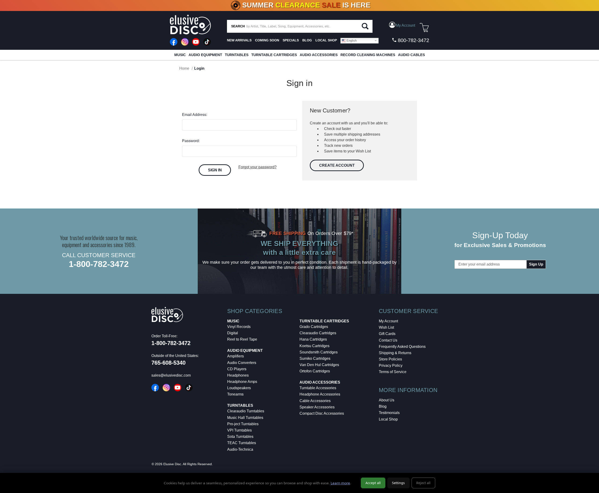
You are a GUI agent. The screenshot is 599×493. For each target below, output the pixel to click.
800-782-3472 (412, 40)
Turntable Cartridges (274, 55)
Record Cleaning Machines (367, 55)
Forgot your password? (257, 167)
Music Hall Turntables (245, 418)
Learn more (340, 483)
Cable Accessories (315, 401)
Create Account (337, 165)
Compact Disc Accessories (322, 413)
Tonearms (235, 394)
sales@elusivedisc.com (171, 375)
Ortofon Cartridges (315, 371)
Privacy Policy (390, 365)
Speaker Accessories (317, 407)
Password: (191, 141)
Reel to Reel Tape (242, 339)
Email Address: (194, 115)
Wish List (386, 327)
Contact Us (388, 340)
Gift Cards (387, 334)
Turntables (236, 55)
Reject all (423, 483)
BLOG (307, 40)
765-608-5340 (168, 363)
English (351, 40)
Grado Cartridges (314, 327)
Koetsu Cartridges (314, 346)
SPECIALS (291, 40)
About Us (386, 400)
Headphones (238, 375)
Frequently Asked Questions (402, 347)
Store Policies (390, 359)
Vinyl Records (239, 327)
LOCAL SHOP (326, 40)
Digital (232, 333)
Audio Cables (411, 55)
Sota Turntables (240, 437)
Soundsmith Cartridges (319, 352)
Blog (383, 406)
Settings (398, 483)
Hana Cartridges (313, 339)
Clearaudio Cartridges (318, 333)
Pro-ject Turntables (243, 424)
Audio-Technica (240, 449)
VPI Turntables (239, 430)
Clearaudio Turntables (245, 411)
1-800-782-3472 (99, 264)
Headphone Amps (242, 382)
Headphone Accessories (320, 394)
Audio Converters (241, 363)
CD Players (236, 369)
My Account (388, 321)
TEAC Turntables (241, 443)
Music (180, 55)
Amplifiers (235, 356)
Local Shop (388, 419)
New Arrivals (239, 40)
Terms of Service (392, 372)
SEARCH (238, 26)
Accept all (373, 483)
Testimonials (389, 413)
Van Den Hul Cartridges (319, 365)
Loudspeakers (239, 388)
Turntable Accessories (318, 388)
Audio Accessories (319, 55)
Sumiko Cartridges (315, 358)
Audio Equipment (205, 55)
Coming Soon (267, 40)
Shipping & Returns (395, 353)
